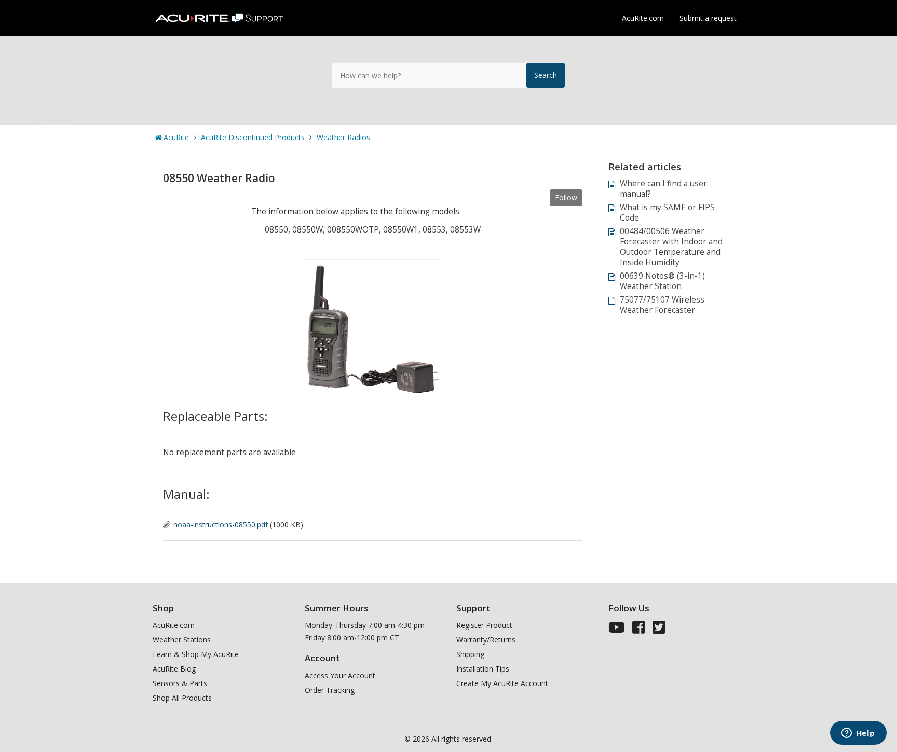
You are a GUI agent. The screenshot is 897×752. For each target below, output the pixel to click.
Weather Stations (182, 640)
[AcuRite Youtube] (616, 630)
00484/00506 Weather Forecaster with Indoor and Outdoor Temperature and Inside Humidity (671, 247)
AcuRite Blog (174, 669)
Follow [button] (566, 197)
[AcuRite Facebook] (638, 630)
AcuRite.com (643, 18)
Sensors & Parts (180, 683)
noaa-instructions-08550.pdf (220, 524)
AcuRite (176, 137)
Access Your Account (340, 675)
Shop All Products (182, 698)
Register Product (484, 625)
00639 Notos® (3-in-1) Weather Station (662, 281)
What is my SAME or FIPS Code (667, 212)
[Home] (221, 14)
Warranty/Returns (485, 640)
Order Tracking (330, 690)
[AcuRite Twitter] (659, 630)
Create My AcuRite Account (502, 683)
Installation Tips (482, 669)
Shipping (470, 654)
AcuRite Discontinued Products (253, 137)
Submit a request (708, 18)
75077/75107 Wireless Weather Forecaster (662, 305)
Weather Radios (343, 137)
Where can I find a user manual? (663, 188)
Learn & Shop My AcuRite (196, 654)
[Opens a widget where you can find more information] (858, 734)
